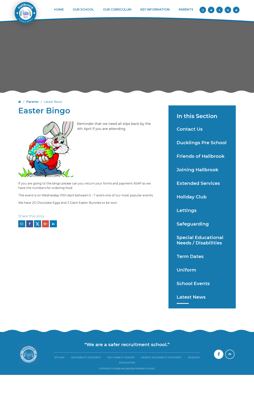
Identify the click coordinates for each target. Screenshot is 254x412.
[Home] (28, 354)
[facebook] (218, 354)
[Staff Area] (203, 10)
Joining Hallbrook (197, 169)
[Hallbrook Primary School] (25, 15)
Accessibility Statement (86, 357)
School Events (193, 283)
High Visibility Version (120, 357)
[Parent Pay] (219, 10)
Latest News (191, 297)
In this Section (197, 116)
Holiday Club (192, 197)
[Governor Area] (211, 10)
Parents (32, 102)
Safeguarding (193, 224)
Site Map (59, 357)
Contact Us (190, 129)
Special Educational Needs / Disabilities (200, 240)
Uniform (186, 270)
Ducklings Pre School (201, 142)
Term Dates (190, 256)
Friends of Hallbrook (200, 156)
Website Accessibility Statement (161, 357)
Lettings (187, 210)
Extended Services (198, 183)
